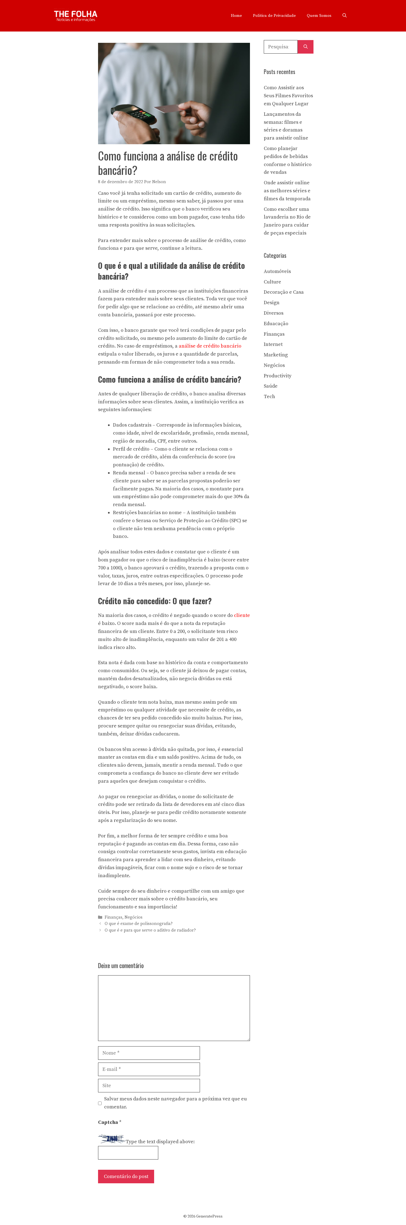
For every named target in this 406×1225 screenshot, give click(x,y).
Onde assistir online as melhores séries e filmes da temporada (287, 191)
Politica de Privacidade (274, 15)
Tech (269, 396)
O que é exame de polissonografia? (139, 924)
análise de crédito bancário (210, 346)
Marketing (276, 355)
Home (236, 15)
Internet (273, 344)
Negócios (134, 917)
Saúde (271, 386)
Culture (272, 282)
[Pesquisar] (305, 47)
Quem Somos (319, 15)
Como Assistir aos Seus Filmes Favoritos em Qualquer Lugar (288, 96)
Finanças (113, 917)
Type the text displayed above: (160, 1142)
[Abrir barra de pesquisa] (344, 16)
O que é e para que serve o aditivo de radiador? (150, 930)
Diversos (273, 313)
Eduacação (276, 323)
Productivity (277, 376)
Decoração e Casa (284, 292)
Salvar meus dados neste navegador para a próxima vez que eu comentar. (175, 1103)
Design (272, 302)
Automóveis (277, 271)
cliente (242, 615)
